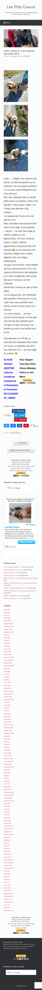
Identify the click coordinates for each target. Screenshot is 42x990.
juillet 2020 (7, 806)
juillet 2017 (7, 907)
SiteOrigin (19, 986)
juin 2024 (6, 674)
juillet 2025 (7, 638)
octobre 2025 (8, 629)
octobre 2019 (8, 832)
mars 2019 (7, 851)
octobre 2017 (8, 899)
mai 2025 (6, 643)
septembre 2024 (9, 666)
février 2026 (7, 621)
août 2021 (7, 770)
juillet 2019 (7, 840)
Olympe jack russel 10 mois (21, 450)
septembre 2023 (9, 699)
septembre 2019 (9, 834)
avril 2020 (7, 815)
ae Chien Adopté (15, 433)
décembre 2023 (8, 691)
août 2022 (7, 736)
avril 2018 (7, 882)
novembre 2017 (8, 896)
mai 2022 (6, 744)
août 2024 (7, 669)
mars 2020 (7, 818)
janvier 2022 (7, 756)
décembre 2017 (8, 893)
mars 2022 (7, 750)
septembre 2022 (9, 733)
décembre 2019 (8, 826)
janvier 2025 (7, 654)
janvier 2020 (7, 823)
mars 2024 (7, 683)
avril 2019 (7, 848)
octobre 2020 (8, 798)
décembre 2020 (8, 792)
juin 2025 (6, 640)
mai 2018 (6, 879)
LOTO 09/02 (21, 443)
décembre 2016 (8, 910)
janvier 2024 (7, 688)
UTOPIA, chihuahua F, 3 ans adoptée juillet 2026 (19, 591)
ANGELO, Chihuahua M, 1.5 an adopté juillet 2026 (19, 583)
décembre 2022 (8, 725)
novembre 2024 (8, 660)
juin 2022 (6, 742)
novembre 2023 (8, 694)
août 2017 (7, 905)
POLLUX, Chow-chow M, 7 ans (13, 570)
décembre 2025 (8, 624)
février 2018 (7, 888)
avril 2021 (7, 781)
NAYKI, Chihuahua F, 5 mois (13, 598)
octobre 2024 (8, 663)
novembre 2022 (8, 728)
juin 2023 (6, 708)
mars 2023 (7, 716)
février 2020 (7, 820)
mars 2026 (7, 618)
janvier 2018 (7, 891)
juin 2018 (6, 877)
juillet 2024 (7, 671)
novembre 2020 (8, 795)
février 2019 (7, 854)
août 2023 (7, 702)
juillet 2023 (7, 705)
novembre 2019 (8, 829)
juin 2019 (6, 843)
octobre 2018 (8, 865)
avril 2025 (7, 646)
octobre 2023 (8, 697)
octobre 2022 (8, 730)
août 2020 (7, 804)
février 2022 (7, 753)
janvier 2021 (7, 789)
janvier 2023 (7, 722)
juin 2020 (6, 809)
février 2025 (7, 652)
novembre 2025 (8, 626)
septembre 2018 (9, 868)
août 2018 (7, 871)
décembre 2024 (8, 657)
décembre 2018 (8, 860)
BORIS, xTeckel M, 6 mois (12, 596)
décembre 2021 (8, 759)
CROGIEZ (26, 56)
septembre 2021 (9, 767)
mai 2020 (6, 812)
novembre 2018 (8, 863)
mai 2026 (6, 615)
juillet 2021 (7, 773)
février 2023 (7, 719)
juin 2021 (6, 775)
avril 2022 (7, 747)
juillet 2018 (7, 874)
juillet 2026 (7, 609)
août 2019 (7, 837)
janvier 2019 (7, 857)
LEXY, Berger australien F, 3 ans (14, 567)
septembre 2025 (9, 632)
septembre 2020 (9, 801)
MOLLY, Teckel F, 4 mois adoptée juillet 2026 (18, 578)
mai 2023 (6, 711)
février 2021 (7, 787)
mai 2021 (6, 778)
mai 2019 (6, 846)
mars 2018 (7, 885)
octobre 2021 (8, 764)
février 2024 (7, 685)
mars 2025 (7, 649)
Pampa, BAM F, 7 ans (11, 573)
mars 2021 (7, 784)
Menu (8, 23)
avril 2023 (7, 714)
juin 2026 (6, 612)
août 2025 (7, 635)
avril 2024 (7, 680)
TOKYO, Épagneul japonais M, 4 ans (15, 588)
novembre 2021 (8, 761)
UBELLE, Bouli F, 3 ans (11, 575)
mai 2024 (6, 677)
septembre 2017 (9, 902)
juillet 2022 (7, 739)
